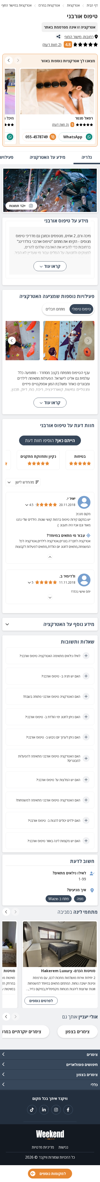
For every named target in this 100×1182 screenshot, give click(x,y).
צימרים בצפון (78, 1031)
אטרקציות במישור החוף (16, 5)
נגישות (63, 1147)
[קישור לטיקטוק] (32, 1110)
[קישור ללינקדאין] (44, 1110)
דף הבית (92, 5)
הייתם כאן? (50, 440)
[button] (50, 624)
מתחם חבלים (55, 309)
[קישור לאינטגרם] (56, 1110)
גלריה (87, 157)
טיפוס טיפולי (81, 309)
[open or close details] (27, 504)
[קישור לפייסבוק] (68, 1110)
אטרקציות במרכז (49, 5)
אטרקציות (73, 5)
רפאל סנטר (84, 118)
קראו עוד (52, 266)
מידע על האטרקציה (47, 157)
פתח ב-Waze (58, 898)
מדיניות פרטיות (43, 1147)
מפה (80, 898)
